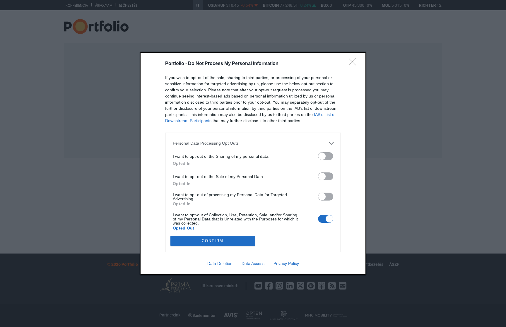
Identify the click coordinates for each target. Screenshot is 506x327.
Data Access (253, 263)
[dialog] (253, 163)
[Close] (354, 63)
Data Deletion (220, 263)
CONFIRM (212, 241)
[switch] (325, 156)
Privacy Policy (286, 263)
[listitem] (253, 143)
